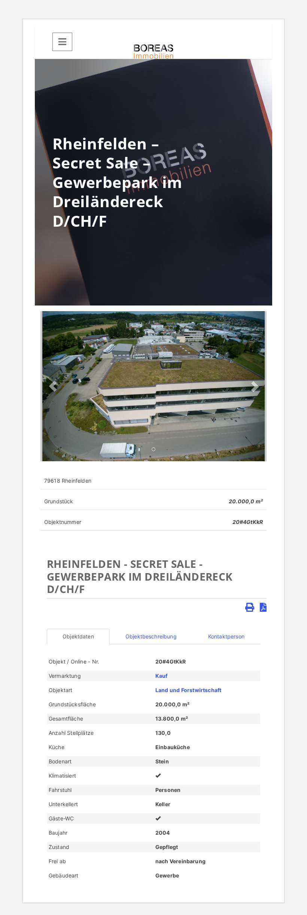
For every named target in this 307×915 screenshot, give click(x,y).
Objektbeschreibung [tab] (151, 636)
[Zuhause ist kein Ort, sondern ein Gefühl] (153, 51)
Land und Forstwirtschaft (188, 690)
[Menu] (62, 42)
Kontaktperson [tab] (226, 636)
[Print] (249, 607)
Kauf (161, 676)
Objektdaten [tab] (78, 636)
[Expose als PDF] (263, 607)
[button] (52, 386)
